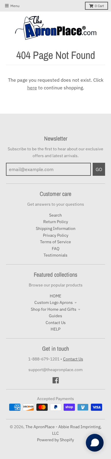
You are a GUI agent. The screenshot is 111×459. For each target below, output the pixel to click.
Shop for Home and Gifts (53, 309)
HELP (55, 329)
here (32, 88)
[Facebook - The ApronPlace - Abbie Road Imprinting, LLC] (55, 380)
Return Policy (55, 221)
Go (99, 169)
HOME (55, 296)
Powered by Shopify (55, 439)
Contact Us (56, 322)
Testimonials (55, 255)
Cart (99, 6)
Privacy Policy (55, 235)
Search (55, 215)
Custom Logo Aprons (53, 302)
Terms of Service (55, 241)
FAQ (55, 248)
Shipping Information (55, 228)
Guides (55, 315)
